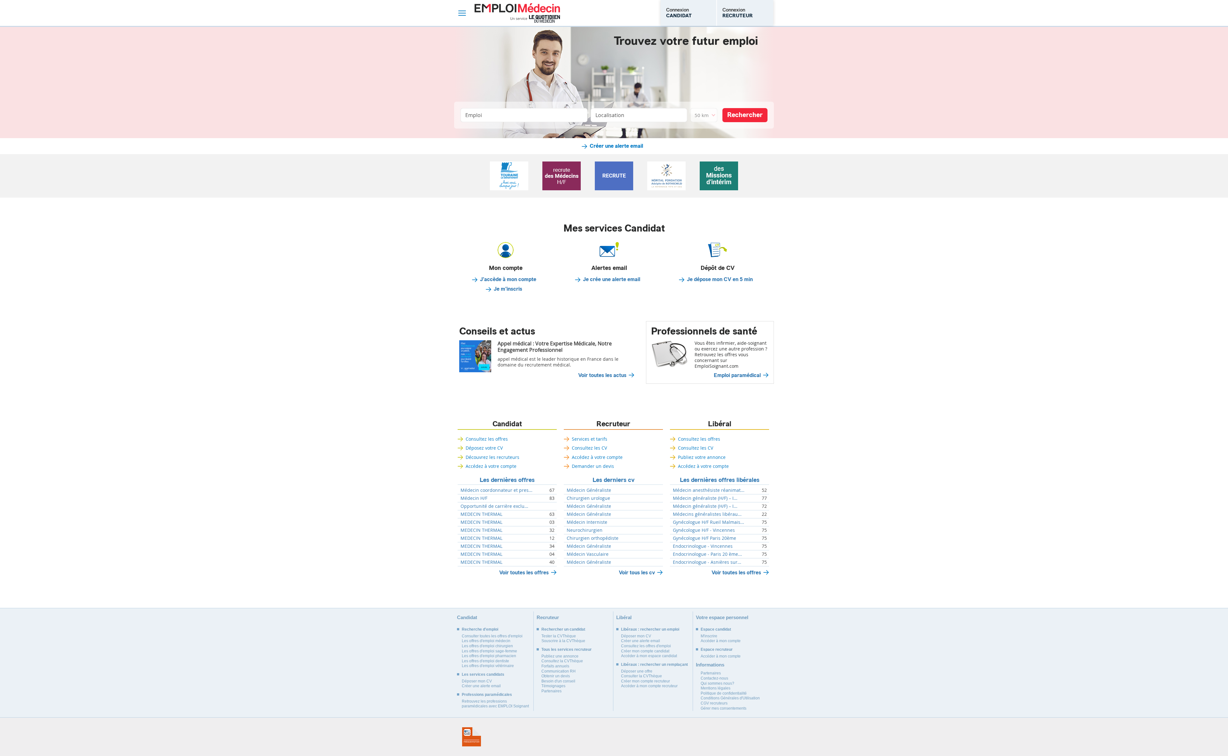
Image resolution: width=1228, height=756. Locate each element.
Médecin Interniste (587, 522)
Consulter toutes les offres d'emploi (492, 636)
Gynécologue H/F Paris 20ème (704, 538)
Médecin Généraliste (589, 490)
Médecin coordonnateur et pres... (496, 490)
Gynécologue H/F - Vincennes (704, 530)
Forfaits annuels (555, 666)
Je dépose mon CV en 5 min (720, 279)
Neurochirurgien (584, 530)
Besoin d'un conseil (558, 681)
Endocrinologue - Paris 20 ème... (707, 554)
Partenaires (551, 691)
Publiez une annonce (560, 656)
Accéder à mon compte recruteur (649, 686)
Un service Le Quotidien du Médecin (535, 19)
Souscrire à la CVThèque (563, 641)
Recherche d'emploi (480, 629)
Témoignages (553, 686)
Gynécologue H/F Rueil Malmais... (708, 522)
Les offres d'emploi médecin (486, 641)
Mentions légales (715, 688)
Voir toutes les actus (602, 375)
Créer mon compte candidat (645, 651)
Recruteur (613, 424)
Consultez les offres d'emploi (646, 646)
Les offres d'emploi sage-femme (489, 651)
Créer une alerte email (616, 146)
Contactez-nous (714, 678)
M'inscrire (709, 636)
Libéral (719, 424)
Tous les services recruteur (566, 649)
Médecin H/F (473, 498)
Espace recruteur (717, 649)
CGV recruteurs (714, 703)
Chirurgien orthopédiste (592, 538)
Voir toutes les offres (524, 572)
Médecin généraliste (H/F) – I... (705, 498)
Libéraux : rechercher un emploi (650, 629)
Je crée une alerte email (611, 279)
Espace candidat (716, 629)
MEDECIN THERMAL (481, 514)
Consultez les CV (589, 448)
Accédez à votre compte (491, 466)
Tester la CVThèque (558, 636)
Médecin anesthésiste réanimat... (708, 490)
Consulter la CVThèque (641, 676)
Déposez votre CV (484, 448)
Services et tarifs (589, 439)
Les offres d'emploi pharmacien (489, 656)
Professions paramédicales (487, 694)
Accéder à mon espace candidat (649, 656)
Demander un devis (593, 466)
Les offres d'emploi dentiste (485, 661)
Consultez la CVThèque (562, 661)
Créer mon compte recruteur (645, 681)
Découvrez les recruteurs (492, 457)
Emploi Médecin (517, 13)
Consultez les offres (487, 439)
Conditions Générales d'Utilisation (730, 698)
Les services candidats (483, 674)
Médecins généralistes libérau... (707, 514)
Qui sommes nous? (717, 683)
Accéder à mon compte (721, 641)
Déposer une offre (636, 671)
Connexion (679, 12)
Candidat (507, 424)
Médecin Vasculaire (588, 554)
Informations (710, 664)
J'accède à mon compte (508, 279)
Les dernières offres (507, 480)
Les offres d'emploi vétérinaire (488, 666)
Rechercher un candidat (563, 629)
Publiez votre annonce (702, 457)
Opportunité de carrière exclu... (494, 506)
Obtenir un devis (555, 676)
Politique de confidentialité (724, 693)
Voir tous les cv (637, 572)
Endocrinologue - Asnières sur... (707, 562)
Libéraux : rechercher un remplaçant (654, 664)
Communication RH (558, 671)
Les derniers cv (613, 480)
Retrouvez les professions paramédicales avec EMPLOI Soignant (495, 704)
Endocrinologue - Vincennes (703, 546)
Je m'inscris (508, 289)
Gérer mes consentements (723, 708)
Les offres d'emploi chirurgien (487, 646)
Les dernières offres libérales (720, 480)
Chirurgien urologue (588, 498)
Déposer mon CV (477, 681)
